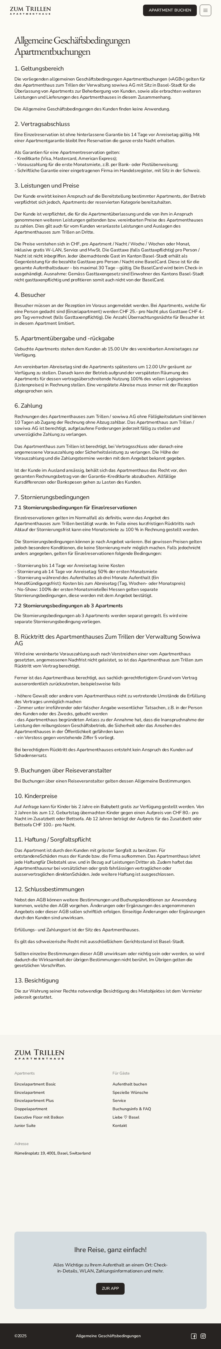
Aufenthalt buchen (130, 1084)
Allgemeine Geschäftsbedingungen (108, 1336)
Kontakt (120, 1125)
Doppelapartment (30, 1109)
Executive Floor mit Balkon (39, 1117)
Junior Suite (25, 1125)
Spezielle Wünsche (130, 1092)
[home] (30, 10)
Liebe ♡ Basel (126, 1117)
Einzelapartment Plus (34, 1100)
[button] (205, 10)
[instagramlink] (203, 1336)
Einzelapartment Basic (35, 1084)
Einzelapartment (29, 1092)
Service (119, 1100)
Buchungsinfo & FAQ (132, 1109)
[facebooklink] (193, 1336)
